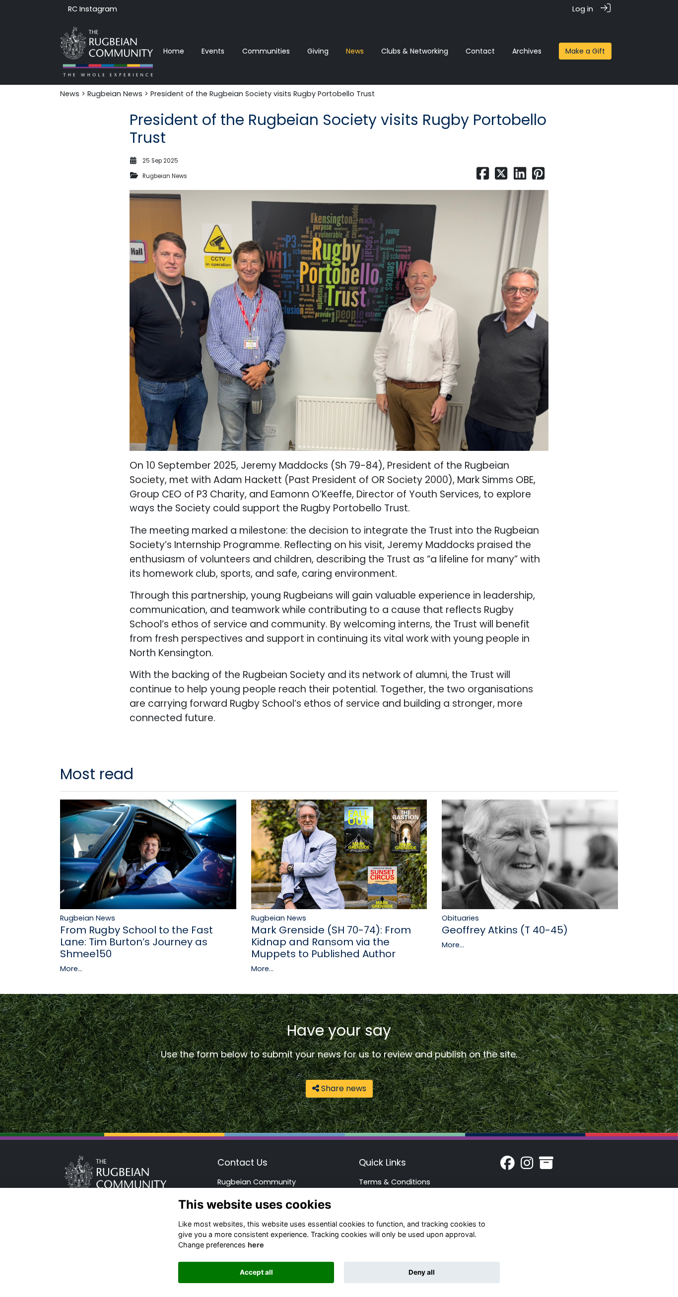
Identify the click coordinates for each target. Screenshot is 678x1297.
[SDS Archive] (546, 1166)
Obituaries (460, 918)
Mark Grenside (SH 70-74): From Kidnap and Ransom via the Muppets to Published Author (331, 942)
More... (71, 969)
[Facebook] (507, 1166)
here (256, 1244)
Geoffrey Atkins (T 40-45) (505, 930)
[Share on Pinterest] (538, 176)
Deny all (421, 1272)
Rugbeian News (114, 94)
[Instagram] (527, 1166)
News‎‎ (69, 94)
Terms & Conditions (394, 1182)
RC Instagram (92, 9)
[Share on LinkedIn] (520, 176)
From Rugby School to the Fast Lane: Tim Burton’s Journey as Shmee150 (136, 942)
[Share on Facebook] (482, 176)
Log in (582, 9)
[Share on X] (501, 176)
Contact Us (242, 1162)
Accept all (256, 1272)
